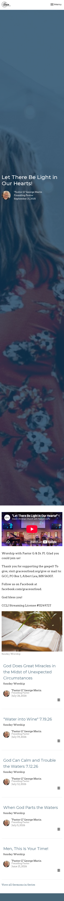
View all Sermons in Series (18, 884)
